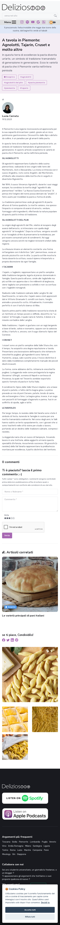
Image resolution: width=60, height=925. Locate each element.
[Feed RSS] (43, 22)
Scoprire (10, 77)
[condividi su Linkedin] (12, 640)
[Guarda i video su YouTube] (32, 22)
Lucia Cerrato (10, 116)
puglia (44, 842)
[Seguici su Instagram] (22, 22)
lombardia (35, 842)
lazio (19, 850)
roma (12, 850)
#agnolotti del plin (13, 83)
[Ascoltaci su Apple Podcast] (25, 814)
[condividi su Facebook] (3, 640)
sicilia (14, 842)
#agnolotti (25, 77)
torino (5, 850)
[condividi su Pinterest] (16, 640)
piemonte (23, 842)
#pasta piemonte (36, 83)
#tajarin (24, 88)
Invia (7, 535)
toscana (6, 842)
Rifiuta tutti (30, 917)
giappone (21, 854)
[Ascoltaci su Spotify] (27, 22)
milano (28, 846)
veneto (52, 842)
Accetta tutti (30, 910)
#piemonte (9, 88)
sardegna (37, 846)
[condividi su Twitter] (8, 640)
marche (27, 850)
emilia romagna (15, 846)
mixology (6, 854)
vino (4, 846)
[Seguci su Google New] (38, 22)
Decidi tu (45, 902)
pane (46, 850)
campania (37, 850)
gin (13, 854)
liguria (47, 846)
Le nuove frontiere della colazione (25, 615)
